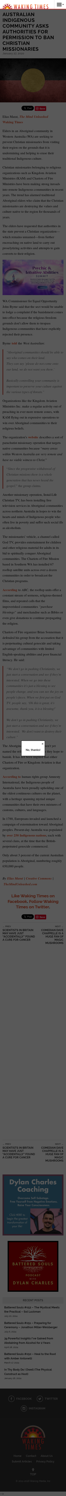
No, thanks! (33, 750)
